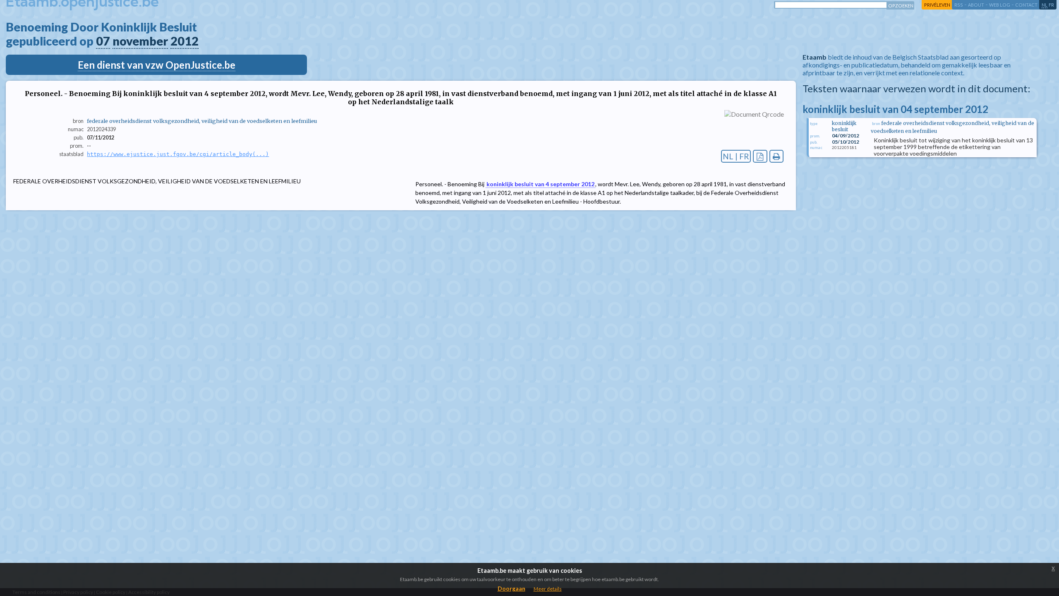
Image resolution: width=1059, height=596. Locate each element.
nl (1044, 4)
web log (999, 4)
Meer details (548, 589)
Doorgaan (511, 588)
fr (1051, 4)
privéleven (937, 4)
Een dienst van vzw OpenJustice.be (156, 65)
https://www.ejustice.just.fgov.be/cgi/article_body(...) (178, 154)
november (140, 41)
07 (103, 41)
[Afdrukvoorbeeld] (776, 156)
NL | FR (736, 156)
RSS (958, 4)
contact (1026, 4)
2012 (184, 41)
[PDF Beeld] (760, 156)
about (976, 4)
